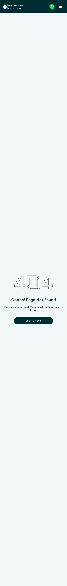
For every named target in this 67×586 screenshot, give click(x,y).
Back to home (34, 320)
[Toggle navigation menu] (60, 7)
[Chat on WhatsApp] (52, 7)
